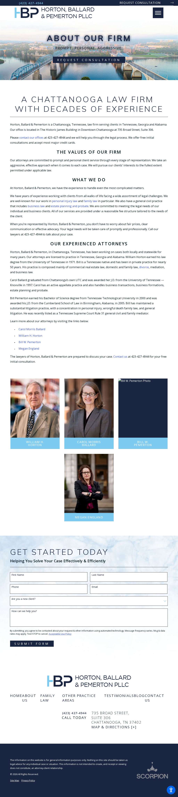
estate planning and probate (69, 206)
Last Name (98, 574)
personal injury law (64, 201)
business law (36, 206)
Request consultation (140, 3)
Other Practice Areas (79, 697)
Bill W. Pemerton (30, 342)
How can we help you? (24, 611)
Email (95, 587)
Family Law (47, 697)
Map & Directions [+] (113, 727)
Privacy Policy (28, 780)
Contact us (120, 356)
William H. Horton (30, 336)
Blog (139, 695)
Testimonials (119, 695)
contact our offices (31, 137)
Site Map (14, 780)
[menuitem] (16, 697)
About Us (29, 697)
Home (16, 695)
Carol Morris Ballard (32, 329)
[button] (171, 790)
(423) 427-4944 (31, 3)
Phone (15, 587)
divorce (144, 267)
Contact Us (154, 697)
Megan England (29, 348)
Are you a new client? (23, 599)
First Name (17, 574)
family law (90, 201)
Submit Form (32, 644)
